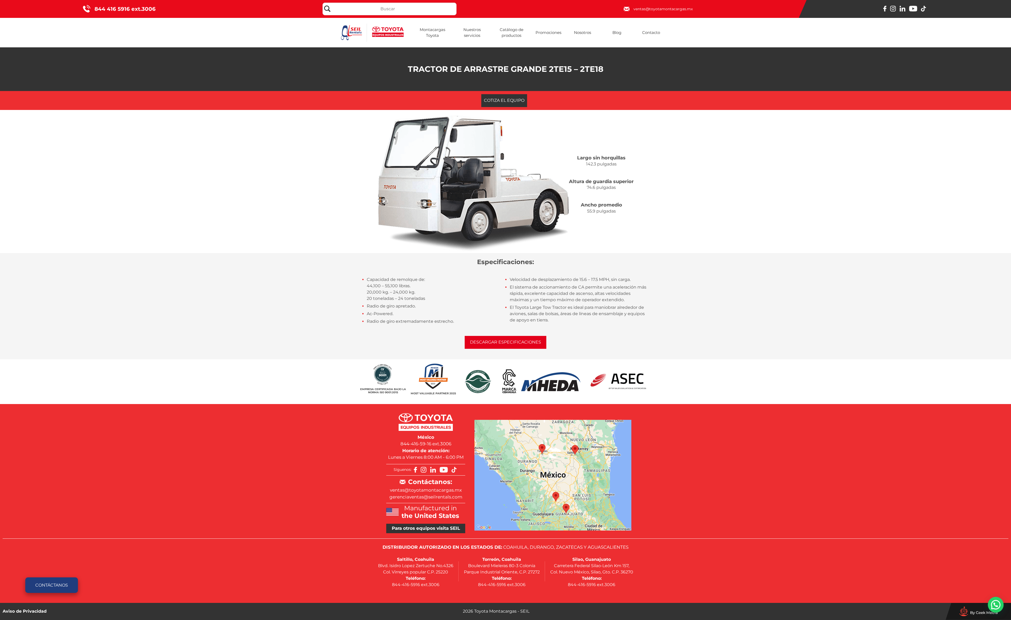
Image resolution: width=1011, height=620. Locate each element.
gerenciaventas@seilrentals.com (425, 497)
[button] (996, 605)
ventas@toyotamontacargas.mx (426, 490)
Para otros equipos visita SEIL (426, 528)
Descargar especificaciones (505, 342)
